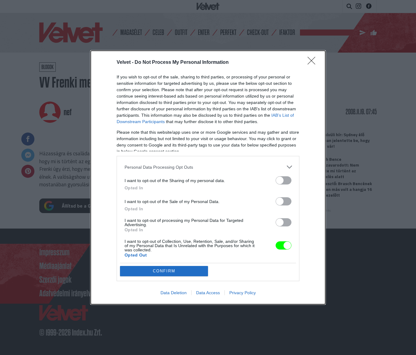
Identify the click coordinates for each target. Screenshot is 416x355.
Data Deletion (173, 292)
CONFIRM (164, 271)
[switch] (283, 180)
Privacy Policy (242, 292)
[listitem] (208, 167)
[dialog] (208, 177)
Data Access (208, 292)
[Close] (313, 62)
